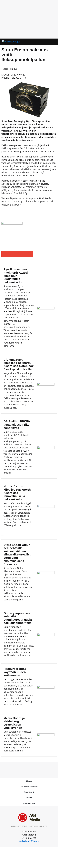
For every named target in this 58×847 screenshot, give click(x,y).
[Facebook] (29, 767)
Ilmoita (29, 798)
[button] (49, 42)
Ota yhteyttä (29, 792)
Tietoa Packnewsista (29, 786)
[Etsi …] (54, 42)
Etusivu (29, 781)
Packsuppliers (29, 803)
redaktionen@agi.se (29, 841)
